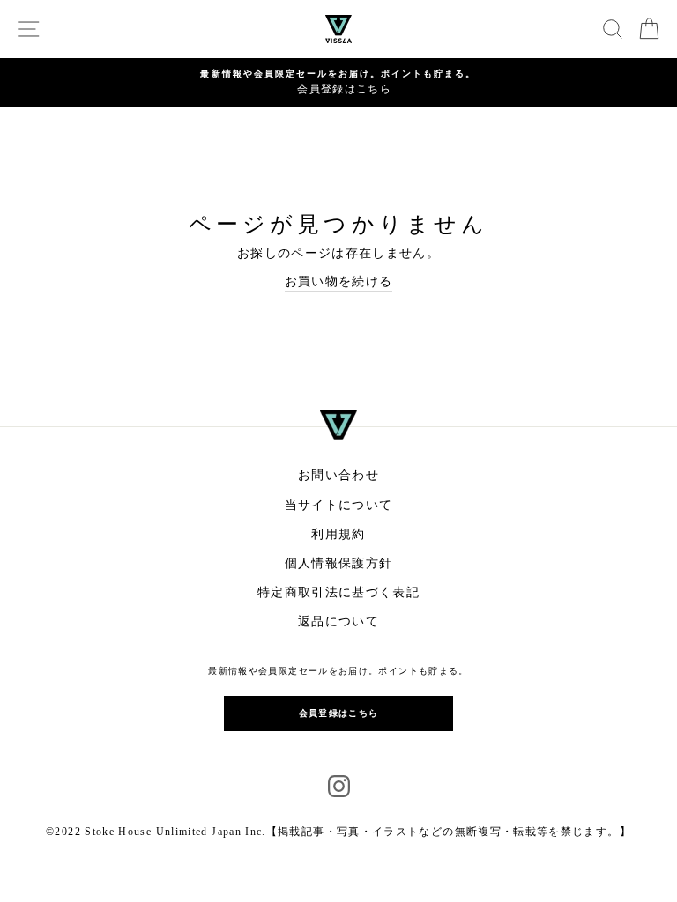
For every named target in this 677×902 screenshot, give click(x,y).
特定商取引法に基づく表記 (338, 592)
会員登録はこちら (339, 713)
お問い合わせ (338, 475)
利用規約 (338, 534)
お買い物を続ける (339, 281)
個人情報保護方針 (339, 563)
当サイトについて (339, 505)
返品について (338, 621)
